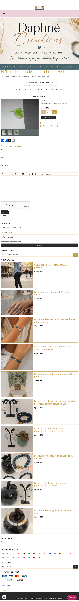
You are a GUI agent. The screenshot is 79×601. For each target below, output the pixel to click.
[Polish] (65, 553)
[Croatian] (29, 557)
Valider (39, 245)
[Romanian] (60, 553)
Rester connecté (8, 237)
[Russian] (50, 553)
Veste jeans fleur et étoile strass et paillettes (51, 266)
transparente (67, 123)
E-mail (3, 157)
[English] (8, 553)
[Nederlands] (39, 553)
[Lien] (26, 174)
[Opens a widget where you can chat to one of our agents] (71, 597)
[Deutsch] (34, 553)
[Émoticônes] (42, 174)
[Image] (32, 174)
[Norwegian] (71, 553)
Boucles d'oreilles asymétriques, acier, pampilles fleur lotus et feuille (53, 429)
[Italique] (6, 174)
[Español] (13, 553)
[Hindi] (3, 557)
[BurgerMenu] (4, 13)
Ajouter (4, 212)
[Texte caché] (29, 174)
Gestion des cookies (55, 598)
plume (59, 123)
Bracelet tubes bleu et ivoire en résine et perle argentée (54, 320)
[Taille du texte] (12, 174)
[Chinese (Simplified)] (34, 557)
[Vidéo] (35, 174)
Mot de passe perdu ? (15, 241)
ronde (43, 123)
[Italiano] (29, 553)
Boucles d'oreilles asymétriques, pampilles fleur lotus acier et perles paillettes (55, 402)
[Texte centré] (23, 174)
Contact (4, 591)
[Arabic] (24, 553)
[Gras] (2, 174)
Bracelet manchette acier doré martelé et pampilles (55, 375)
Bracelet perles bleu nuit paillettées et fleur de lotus (53, 457)
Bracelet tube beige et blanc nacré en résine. (53, 511)
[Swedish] (55, 553)
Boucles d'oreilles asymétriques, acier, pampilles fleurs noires (53, 484)
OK (75, 255)
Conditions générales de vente (38, 598)
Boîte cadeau (51, 123)
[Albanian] (39, 557)
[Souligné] (9, 174)
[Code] (39, 174)
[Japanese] (19, 553)
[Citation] (19, 174)
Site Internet (4, 165)
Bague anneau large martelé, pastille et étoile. (54, 293)
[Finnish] (8, 557)
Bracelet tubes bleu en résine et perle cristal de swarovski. (53, 347)
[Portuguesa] (45, 553)
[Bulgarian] (13, 557)
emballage (44, 126)
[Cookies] (4, 597)
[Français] (3, 553)
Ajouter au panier (48, 117)
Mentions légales (22, 598)
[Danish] (19, 557)
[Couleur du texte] (16, 174)
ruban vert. (53, 126)
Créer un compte (5, 241)
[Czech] (24, 557)
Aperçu (48, 174)
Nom (2, 149)
